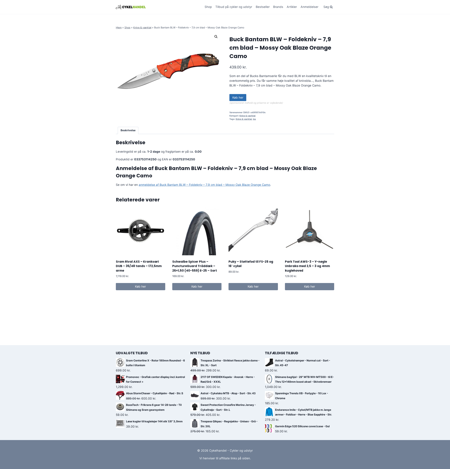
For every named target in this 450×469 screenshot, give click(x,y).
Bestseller (263, 7)
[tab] (128, 130)
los (254, 119)
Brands (278, 7)
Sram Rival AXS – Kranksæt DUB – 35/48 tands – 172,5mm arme (139, 266)
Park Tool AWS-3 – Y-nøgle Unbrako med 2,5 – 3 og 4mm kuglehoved (307, 266)
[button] (216, 37)
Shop (208, 7)
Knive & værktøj (142, 27)
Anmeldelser (309, 7)
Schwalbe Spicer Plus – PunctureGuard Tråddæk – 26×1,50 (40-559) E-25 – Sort (194, 266)
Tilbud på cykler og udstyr (233, 7)
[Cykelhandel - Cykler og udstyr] (131, 7)
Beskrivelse (128, 130)
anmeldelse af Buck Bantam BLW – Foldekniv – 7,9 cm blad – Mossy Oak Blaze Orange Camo (204, 185)
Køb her (237, 97)
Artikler (292, 7)
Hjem (119, 27)
